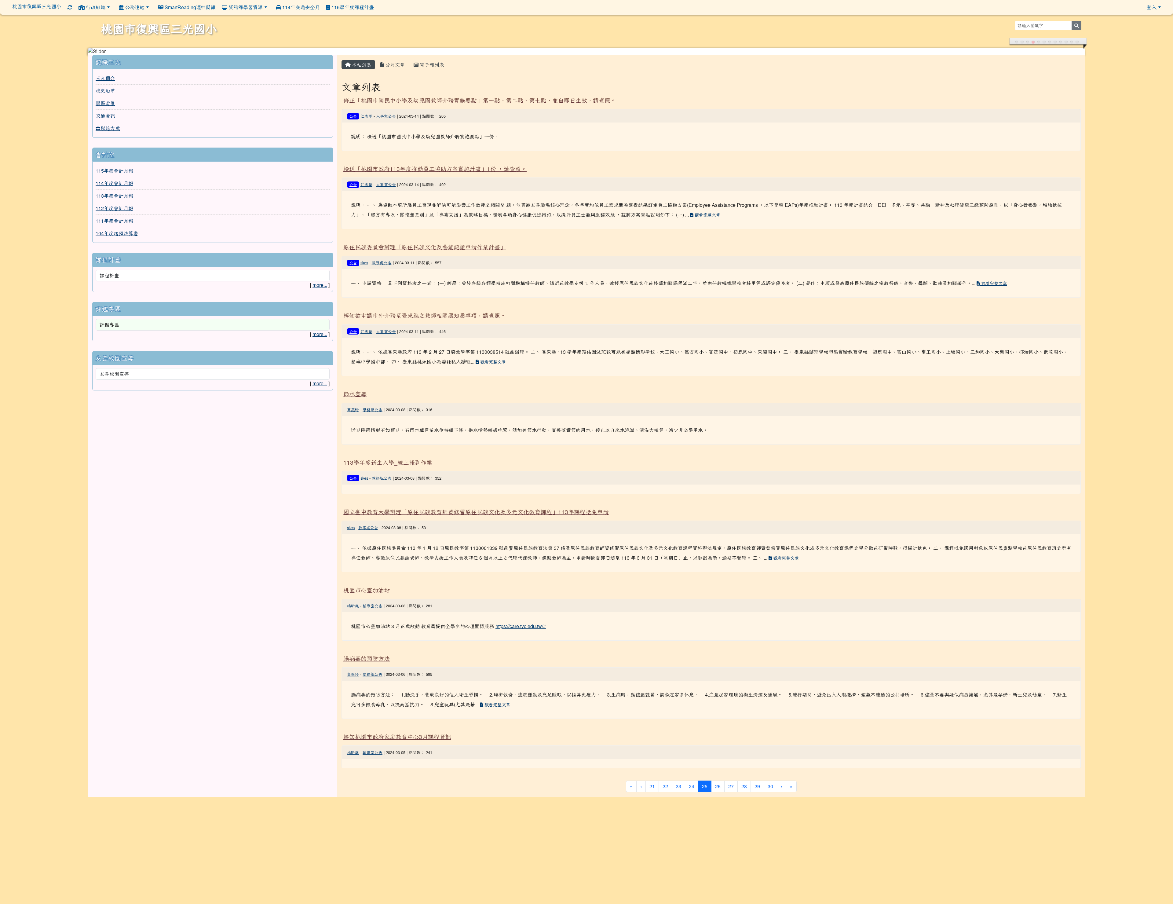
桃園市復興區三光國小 (36, 6)
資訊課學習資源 (245, 7)
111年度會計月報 (114, 213)
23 (678, 778)
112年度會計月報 (114, 200)
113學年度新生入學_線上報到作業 (387, 455)
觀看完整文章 (706, 207)
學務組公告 (372, 402)
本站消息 (361, 57)
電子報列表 (431, 57)
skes (364, 255)
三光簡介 (105, 70)
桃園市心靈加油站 (366, 582)
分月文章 (394, 57)
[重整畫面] (69, 7)
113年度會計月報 (114, 188)
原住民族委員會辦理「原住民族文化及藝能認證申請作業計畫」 (424, 239)
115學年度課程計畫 (352, 7)
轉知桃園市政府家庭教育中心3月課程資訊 (397, 729)
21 (652, 778)
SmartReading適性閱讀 (189, 7)
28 (744, 778)
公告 (353, 108)
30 (770, 778)
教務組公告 (382, 471)
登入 (1152, 7)
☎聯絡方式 (108, 120)
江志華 (366, 109)
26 (718, 778)
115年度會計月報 (114, 163)
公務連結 (134, 7)
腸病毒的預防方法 (366, 651)
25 (706, 778)
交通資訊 (105, 108)
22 (665, 778)
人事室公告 (386, 109)
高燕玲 (353, 402)
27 (731, 778)
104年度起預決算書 (117, 225)
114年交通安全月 (300, 7)
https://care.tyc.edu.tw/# (520, 618)
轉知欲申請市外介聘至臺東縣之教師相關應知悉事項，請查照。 (424, 308)
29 (757, 778)
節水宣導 (355, 386)
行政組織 (95, 7)
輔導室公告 (372, 598)
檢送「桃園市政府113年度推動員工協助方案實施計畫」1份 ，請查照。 (435, 161)
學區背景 (105, 95)
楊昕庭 (353, 598)
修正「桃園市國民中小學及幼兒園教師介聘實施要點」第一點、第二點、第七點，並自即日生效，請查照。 (479, 93)
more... (319, 277)
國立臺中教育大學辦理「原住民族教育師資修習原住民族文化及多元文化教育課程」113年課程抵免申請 (476, 504)
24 (691, 778)
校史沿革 (105, 83)
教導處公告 (382, 255)
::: (381, 7)
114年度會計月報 (114, 175)
